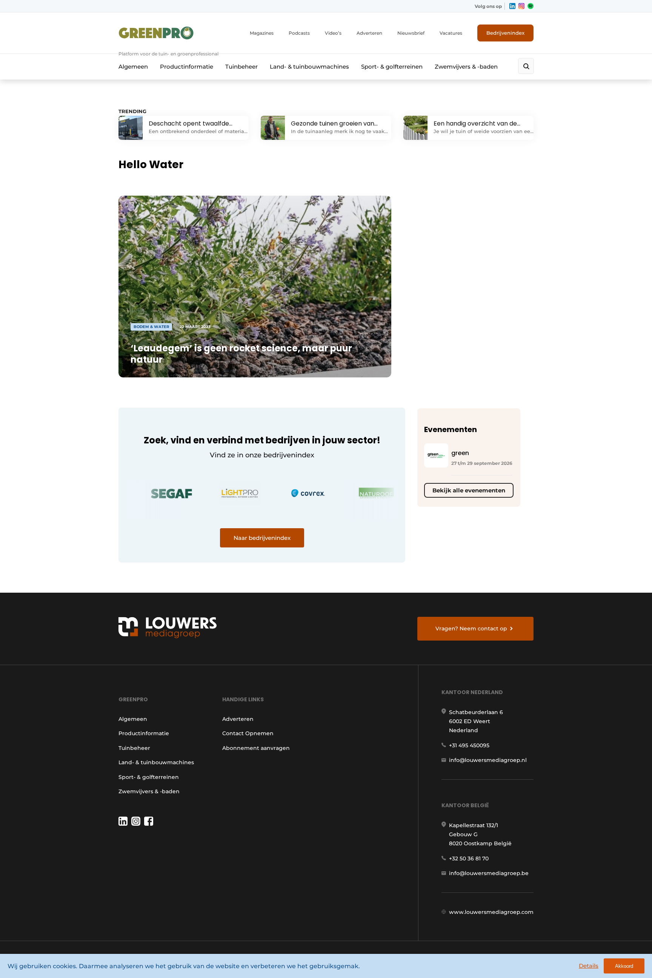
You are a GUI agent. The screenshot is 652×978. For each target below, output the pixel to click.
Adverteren (369, 33)
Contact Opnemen (248, 733)
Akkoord (624, 966)
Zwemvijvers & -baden (466, 66)
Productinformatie (186, 66)
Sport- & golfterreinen (392, 66)
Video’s (333, 33)
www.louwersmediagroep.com (491, 912)
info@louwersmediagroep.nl (488, 760)
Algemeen (133, 66)
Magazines (262, 33)
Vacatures (451, 33)
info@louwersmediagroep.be (489, 873)
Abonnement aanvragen (256, 748)
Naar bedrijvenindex (262, 537)
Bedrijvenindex (505, 33)
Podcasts (299, 33)
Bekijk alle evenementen (468, 490)
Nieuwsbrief (410, 33)
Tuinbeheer (241, 66)
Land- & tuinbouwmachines (309, 66)
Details (588, 965)
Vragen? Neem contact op (471, 628)
